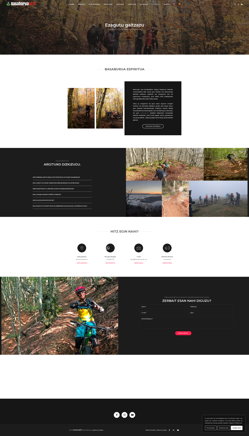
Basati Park (108, 4)
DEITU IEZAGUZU (110, 263)
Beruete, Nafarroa (81, 259)
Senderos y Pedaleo (97, 430)
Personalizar (211, 428)
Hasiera (71, 4)
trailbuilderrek (144, 113)
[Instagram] (173, 430)
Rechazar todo (223, 428)
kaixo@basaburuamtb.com (138, 259)
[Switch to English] (174, 4)
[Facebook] (169, 430)
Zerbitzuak (132, 4)
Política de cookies (162, 430)
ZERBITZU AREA (167, 263)
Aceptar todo (237, 428)
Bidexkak (81, 4)
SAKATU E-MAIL (139, 263)
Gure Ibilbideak (94, 4)
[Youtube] (178, 430)
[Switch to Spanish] (179, 4)
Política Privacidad (150, 430)
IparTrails (120, 4)
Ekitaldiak (144, 4)
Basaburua (156, 4)
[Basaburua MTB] (23, 4)
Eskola (166, 4)
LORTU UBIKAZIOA (82, 263)
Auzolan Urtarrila (153, 126)
